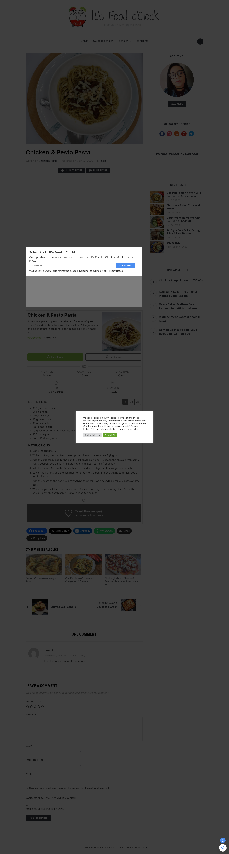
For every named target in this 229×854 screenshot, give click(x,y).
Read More (133, 429)
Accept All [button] (110, 435)
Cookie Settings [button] (92, 435)
